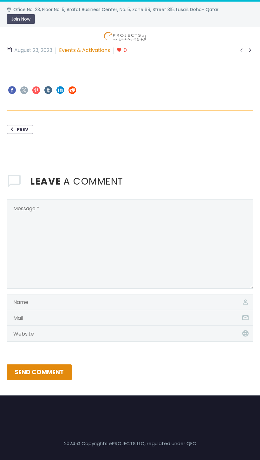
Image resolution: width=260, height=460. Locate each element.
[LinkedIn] (60, 90)
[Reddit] (72, 90)
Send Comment (39, 372)
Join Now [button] (20, 19)
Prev (22, 129)
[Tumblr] (48, 90)
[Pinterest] (36, 90)
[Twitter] (24, 90)
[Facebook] (12, 90)
